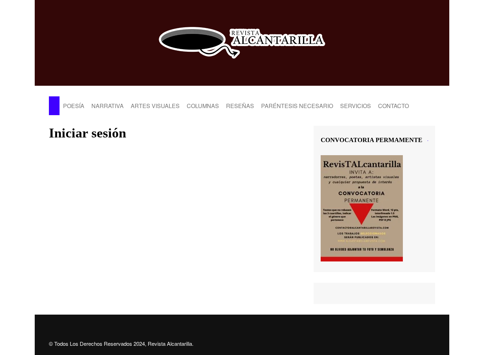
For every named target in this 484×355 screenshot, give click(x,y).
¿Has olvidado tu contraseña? (176, 260)
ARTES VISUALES (155, 106)
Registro (217, 239)
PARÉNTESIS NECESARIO (297, 106)
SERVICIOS (355, 106)
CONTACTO (393, 106)
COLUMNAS (203, 106)
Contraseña (111, 188)
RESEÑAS (240, 106)
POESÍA (73, 106)
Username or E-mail (121, 157)
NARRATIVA (107, 106)
